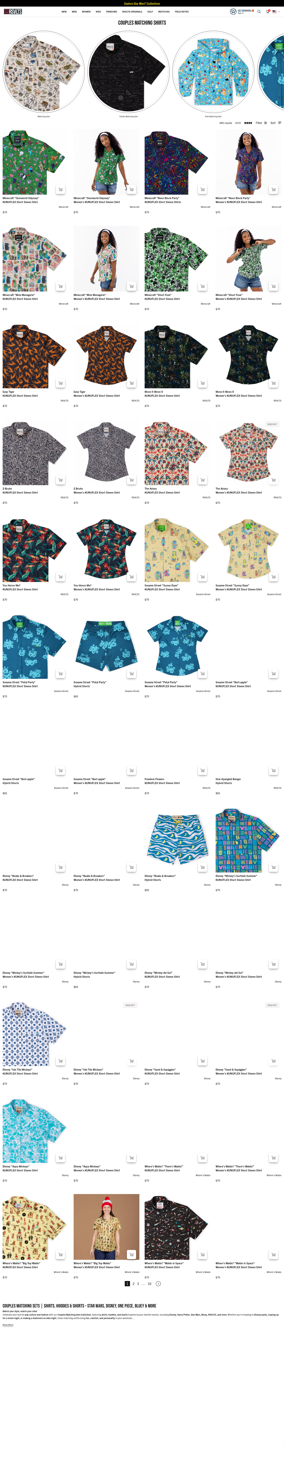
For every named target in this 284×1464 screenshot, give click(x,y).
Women (86, 11)
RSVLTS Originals (132, 11)
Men (74, 11)
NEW (64, 11)
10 (149, 1284)
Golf (150, 11)
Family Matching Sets (128, 116)
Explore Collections (142, 3)
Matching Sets (44, 116)
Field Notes (182, 11)
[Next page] (157, 1283)
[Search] (259, 11)
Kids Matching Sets (213, 116)
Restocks (164, 11)
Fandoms (111, 11)
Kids (98, 11)
